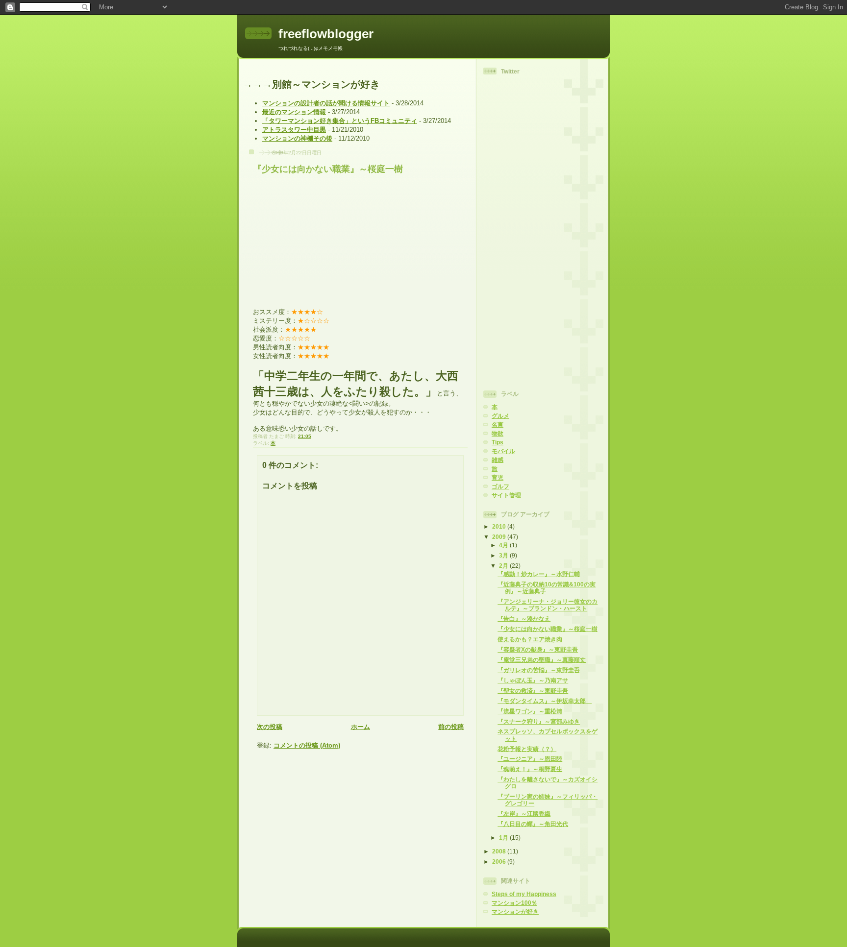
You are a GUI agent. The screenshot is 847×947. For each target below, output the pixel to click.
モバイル (503, 451)
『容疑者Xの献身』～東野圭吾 (538, 649)
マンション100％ (514, 902)
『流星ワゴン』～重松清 (530, 711)
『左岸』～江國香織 (524, 813)
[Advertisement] (522, 231)
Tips (497, 442)
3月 (504, 555)
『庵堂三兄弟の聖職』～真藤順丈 (542, 659)
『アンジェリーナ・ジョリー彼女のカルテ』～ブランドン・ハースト (548, 604)
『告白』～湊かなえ (524, 618)
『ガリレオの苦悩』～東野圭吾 (539, 670)
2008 (499, 851)
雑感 (497, 460)
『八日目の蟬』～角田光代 (533, 824)
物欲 (497, 433)
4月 (504, 545)
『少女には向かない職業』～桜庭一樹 (328, 169)
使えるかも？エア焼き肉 (530, 639)
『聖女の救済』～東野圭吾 (533, 690)
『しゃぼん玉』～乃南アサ (533, 680)
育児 (497, 477)
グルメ (500, 416)
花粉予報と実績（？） (527, 749)
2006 (499, 861)
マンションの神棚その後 (297, 138)
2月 (504, 565)
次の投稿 (269, 726)
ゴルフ (500, 486)
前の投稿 (451, 726)
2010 (499, 526)
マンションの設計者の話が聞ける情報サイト (326, 103)
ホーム (360, 726)
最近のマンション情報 (294, 112)
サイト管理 (506, 495)
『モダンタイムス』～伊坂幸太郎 (545, 701)
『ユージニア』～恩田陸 (530, 758)
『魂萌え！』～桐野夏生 (530, 769)
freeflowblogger (326, 33)
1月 (504, 837)
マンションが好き (515, 911)
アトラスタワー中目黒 (294, 129)
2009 (499, 537)
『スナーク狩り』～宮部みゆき (539, 721)
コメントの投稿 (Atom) (307, 745)
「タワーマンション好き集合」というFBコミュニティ (339, 120)
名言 (497, 424)
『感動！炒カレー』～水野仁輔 (539, 574)
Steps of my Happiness (524, 894)
